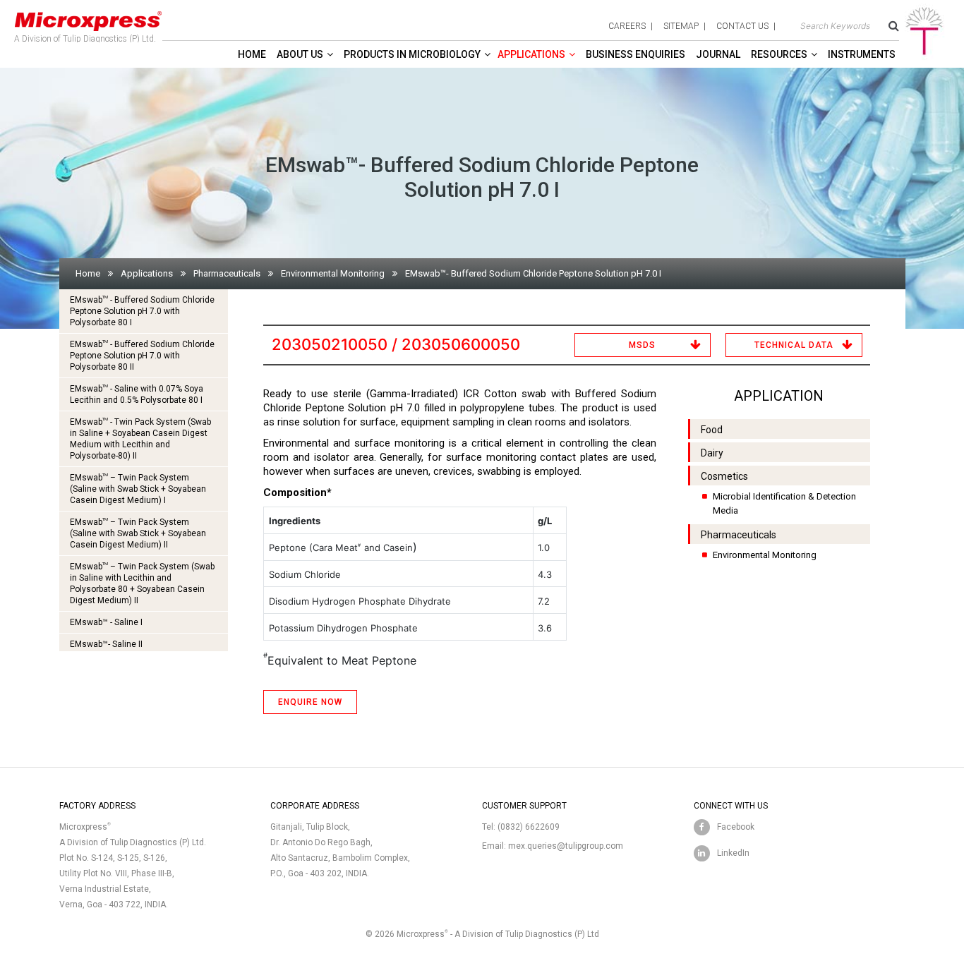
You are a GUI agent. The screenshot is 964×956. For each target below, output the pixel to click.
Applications (531, 54)
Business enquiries (635, 54)
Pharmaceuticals (226, 273)
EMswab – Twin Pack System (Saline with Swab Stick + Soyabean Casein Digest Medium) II (138, 533)
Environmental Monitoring (333, 273)
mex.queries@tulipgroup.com (565, 846)
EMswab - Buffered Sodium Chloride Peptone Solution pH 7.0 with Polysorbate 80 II (142, 355)
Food (712, 429)
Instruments (862, 54)
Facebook (735, 827)
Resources (779, 54)
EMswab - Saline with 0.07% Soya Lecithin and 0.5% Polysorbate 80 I (136, 394)
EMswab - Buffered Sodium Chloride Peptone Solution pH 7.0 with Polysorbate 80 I (142, 310)
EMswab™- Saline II (106, 644)
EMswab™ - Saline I (106, 622)
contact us (742, 26)
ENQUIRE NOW (310, 702)
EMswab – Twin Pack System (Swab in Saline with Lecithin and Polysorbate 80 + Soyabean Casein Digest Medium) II (142, 583)
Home (252, 54)
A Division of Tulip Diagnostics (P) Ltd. (85, 39)
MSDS (642, 345)
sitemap (681, 26)
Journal (718, 54)
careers (627, 26)
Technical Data (793, 345)
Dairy (712, 453)
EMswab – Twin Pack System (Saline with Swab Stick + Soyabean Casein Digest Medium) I (138, 488)
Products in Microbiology (412, 54)
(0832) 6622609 (529, 827)
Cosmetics (724, 476)
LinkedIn (733, 853)
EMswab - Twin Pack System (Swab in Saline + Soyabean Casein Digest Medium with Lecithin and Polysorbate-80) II (140, 438)
